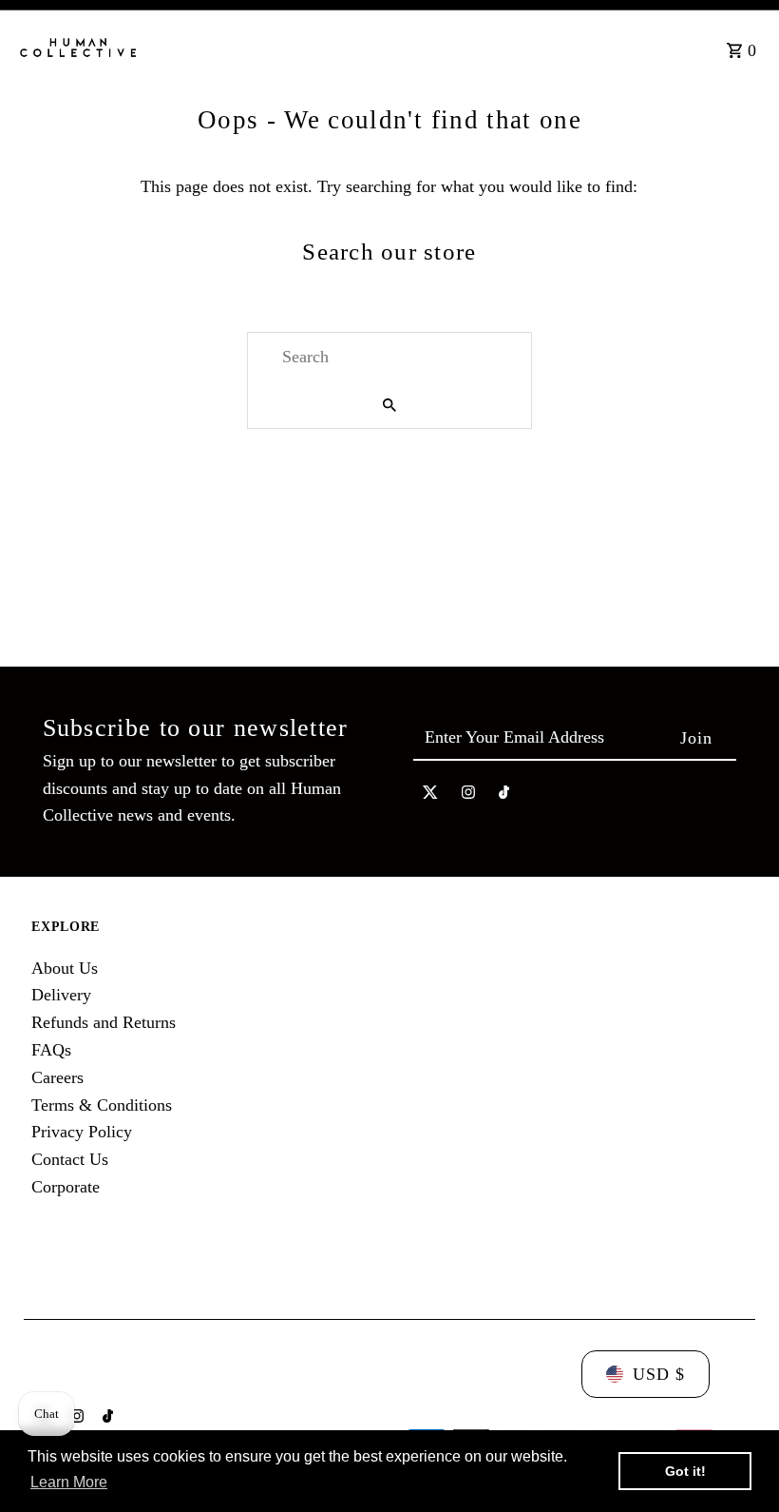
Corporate (65, 1186)
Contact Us (69, 1159)
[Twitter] (430, 796)
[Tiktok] (504, 796)
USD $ (659, 1374)
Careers (57, 1077)
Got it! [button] (685, 1471)
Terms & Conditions (101, 1105)
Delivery (61, 994)
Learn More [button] (68, 1482)
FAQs (51, 1049)
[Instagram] (468, 796)
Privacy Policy (81, 1131)
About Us (64, 968)
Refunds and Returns (103, 1022)
